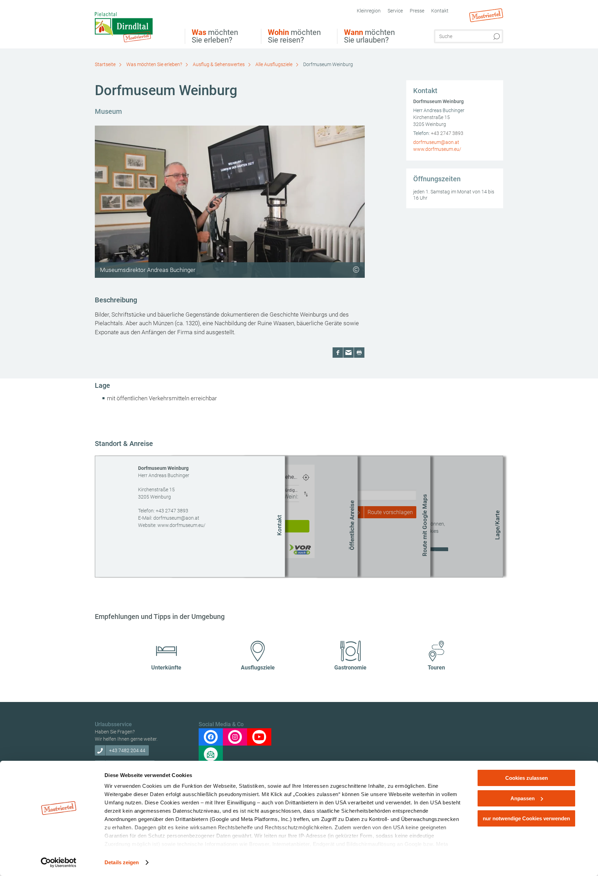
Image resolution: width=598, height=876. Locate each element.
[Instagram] (235, 737)
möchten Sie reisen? (294, 36)
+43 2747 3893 (447, 133)
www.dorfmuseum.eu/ (437, 149)
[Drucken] (359, 352)
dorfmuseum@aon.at (436, 142)
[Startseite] (135, 25)
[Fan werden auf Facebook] (211, 737)
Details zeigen (122, 862)
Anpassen (522, 798)
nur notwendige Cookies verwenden (526, 818)
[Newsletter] (211, 754)
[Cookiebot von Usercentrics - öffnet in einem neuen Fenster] (58, 862)
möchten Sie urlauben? (369, 36)
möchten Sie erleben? (215, 36)
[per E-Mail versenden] (348, 352)
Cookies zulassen (526, 778)
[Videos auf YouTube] (259, 737)
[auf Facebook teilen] (338, 352)
